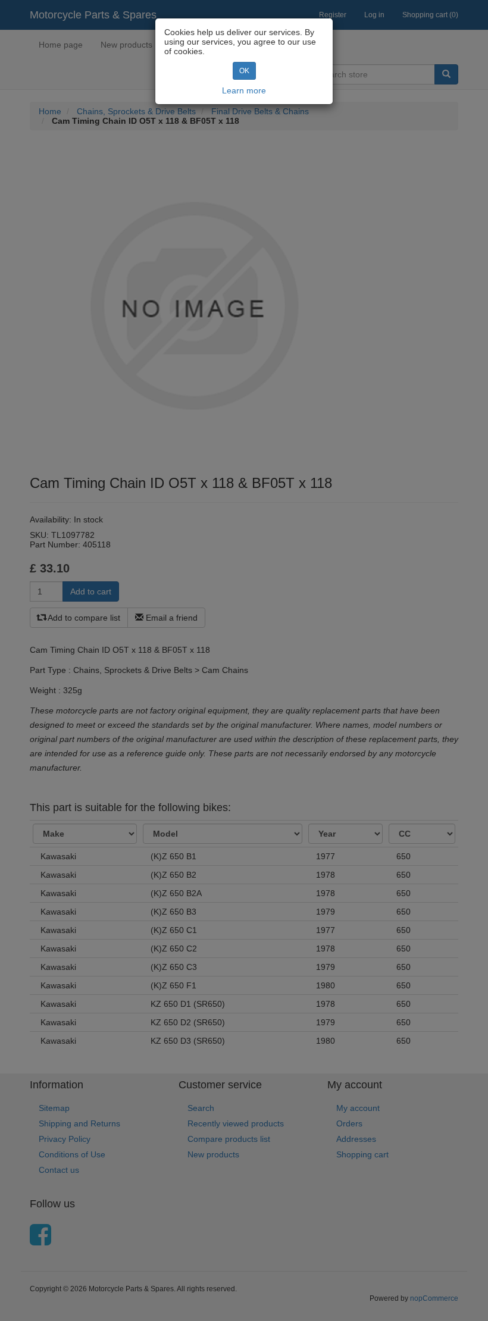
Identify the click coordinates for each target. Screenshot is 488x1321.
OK (244, 71)
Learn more (244, 90)
